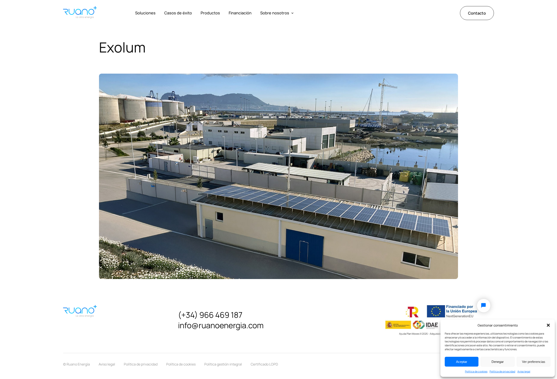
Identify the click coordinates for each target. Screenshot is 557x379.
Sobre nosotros (274, 12)
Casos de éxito (178, 12)
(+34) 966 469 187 (210, 315)
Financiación (240, 12)
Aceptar (461, 362)
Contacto (477, 13)
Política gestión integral (223, 364)
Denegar (498, 362)
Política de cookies (476, 371)
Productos (210, 12)
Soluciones (145, 12)
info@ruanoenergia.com (221, 325)
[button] (548, 325)
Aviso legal (523, 371)
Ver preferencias (533, 362)
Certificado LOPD (264, 364)
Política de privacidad (502, 371)
